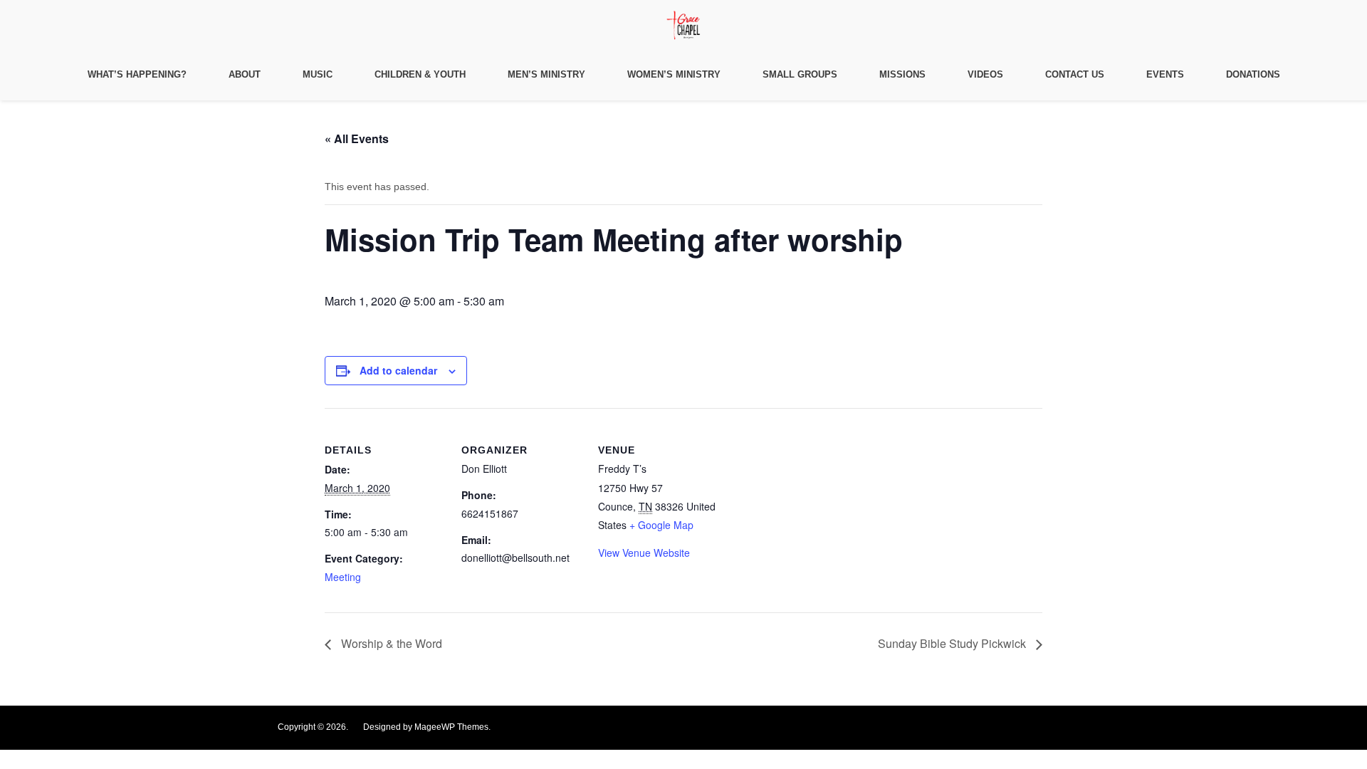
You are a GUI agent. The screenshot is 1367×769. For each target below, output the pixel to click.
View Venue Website (644, 552)
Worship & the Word (390, 643)
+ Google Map (661, 525)
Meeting (343, 577)
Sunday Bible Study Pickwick (953, 643)
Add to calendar (398, 370)
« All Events (357, 138)
